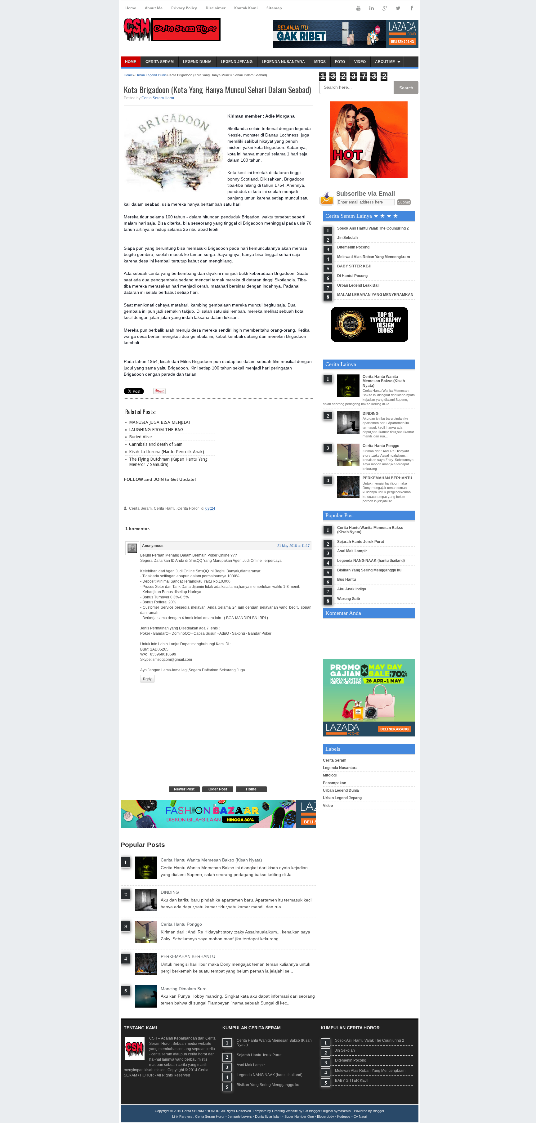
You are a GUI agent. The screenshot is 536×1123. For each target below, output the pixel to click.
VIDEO (360, 62)
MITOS (320, 62)
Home (130, 8)
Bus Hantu (346, 579)
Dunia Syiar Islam (268, 1116)
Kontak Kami (246, 8)
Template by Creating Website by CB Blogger (286, 1111)
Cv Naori (360, 1116)
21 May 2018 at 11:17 (293, 546)
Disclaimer (216, 8)
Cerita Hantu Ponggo (181, 924)
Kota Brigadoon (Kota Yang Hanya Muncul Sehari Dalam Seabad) (217, 89)
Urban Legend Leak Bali (358, 285)
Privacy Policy (184, 8)
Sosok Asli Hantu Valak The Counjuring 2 (373, 228)
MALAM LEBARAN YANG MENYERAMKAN (375, 295)
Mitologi (330, 775)
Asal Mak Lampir (352, 551)
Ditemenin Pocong (353, 247)
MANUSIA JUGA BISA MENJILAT (160, 422)
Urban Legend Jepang (342, 798)
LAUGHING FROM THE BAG (156, 429)
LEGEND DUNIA (197, 62)
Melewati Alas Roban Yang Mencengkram (373, 257)
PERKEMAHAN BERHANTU (188, 956)
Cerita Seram (334, 760)
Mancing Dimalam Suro (184, 988)
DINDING (170, 892)
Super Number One (299, 1116)
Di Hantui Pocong (352, 276)
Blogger (378, 1111)
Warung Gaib (348, 599)
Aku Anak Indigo (351, 589)
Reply (147, 679)
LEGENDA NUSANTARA (283, 62)
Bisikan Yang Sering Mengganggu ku (369, 570)
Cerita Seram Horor (157, 98)
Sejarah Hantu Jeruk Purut (360, 541)
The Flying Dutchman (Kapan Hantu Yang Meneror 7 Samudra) (168, 462)
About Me (154, 8)
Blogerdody (325, 1116)
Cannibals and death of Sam (155, 444)
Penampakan (334, 783)
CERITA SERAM (159, 62)
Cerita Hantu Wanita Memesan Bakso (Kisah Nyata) (211, 859)
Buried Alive (140, 436)
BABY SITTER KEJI (354, 266)
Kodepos (344, 1116)
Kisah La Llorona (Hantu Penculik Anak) (166, 451)
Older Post (217, 789)
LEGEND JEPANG (236, 62)
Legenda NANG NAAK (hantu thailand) (371, 560)
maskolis (344, 1111)
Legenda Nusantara (340, 768)
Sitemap (274, 8)
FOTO (340, 62)
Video (328, 805)
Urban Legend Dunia (151, 75)
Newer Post (184, 789)
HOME (130, 62)
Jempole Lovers (240, 1116)
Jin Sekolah (347, 237)
